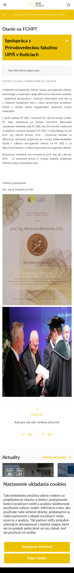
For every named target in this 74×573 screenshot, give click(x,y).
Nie (49, 434)
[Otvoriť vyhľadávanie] (68, 4)
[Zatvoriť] (5, 4)
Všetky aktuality (54, 457)
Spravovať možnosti (37, 546)
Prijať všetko (37, 558)
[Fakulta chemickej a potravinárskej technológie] (36, 5)
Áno (30, 434)
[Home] (3, 14)
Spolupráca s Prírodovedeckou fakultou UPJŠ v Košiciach (31, 47)
